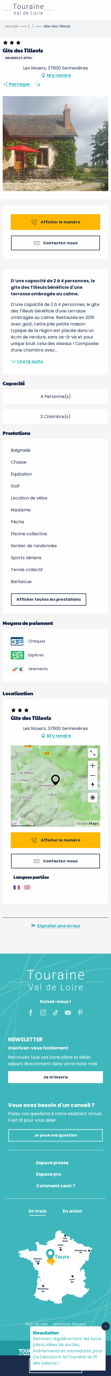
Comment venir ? (55, 1186)
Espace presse (52, 1163)
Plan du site (36, 1324)
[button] (37, 84)
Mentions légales (69, 1324)
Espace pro (48, 1174)
